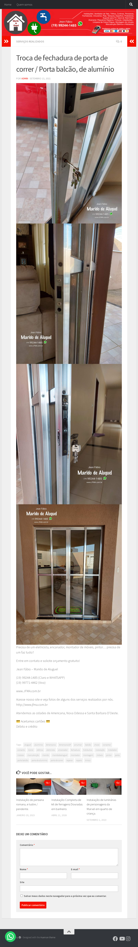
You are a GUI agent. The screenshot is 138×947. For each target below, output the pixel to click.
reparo (79, 760)
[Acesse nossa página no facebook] (115, 938)
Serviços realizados (30, 41)
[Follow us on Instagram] (128, 938)
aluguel (27, 744)
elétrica (40, 750)
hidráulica (87, 750)
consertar (107, 744)
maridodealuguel (59, 755)
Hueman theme (47, 937)
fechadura (75, 750)
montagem (88, 755)
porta (117, 755)
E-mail (75, 869)
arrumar (78, 744)
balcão (88, 744)
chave (96, 744)
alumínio (38, 744)
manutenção (33, 755)
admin (24, 78)
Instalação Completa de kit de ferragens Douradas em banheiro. (66, 804)
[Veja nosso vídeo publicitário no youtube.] (121, 938)
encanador (63, 750)
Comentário (27, 845)
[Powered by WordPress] (20, 937)
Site (22, 882)
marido (45, 755)
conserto (21, 750)
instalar (20, 755)
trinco (87, 760)
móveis (100, 755)
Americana (51, 744)
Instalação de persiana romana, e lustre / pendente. (30, 804)
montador (75, 755)
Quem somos (24, 4)
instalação (100, 750)
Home (8, 4)
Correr (30, 750)
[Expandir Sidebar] (6, 41)
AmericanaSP (65, 744)
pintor (109, 755)
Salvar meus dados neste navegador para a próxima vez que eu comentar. (65, 896)
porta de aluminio (39, 760)
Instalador (112, 750)
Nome (24, 869)
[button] (10, 936)
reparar (69, 760)
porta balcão (22, 760)
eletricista (51, 750)
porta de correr (57, 760)
